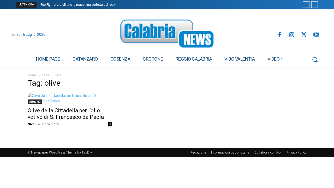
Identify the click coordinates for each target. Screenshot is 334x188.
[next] (314, 4)
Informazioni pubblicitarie (230, 152)
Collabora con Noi (268, 152)
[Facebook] (279, 35)
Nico (31, 124)
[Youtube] (316, 35)
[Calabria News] (167, 35)
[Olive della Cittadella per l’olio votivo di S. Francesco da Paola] (70, 98)
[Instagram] (291, 35)
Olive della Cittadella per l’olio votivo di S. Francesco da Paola (66, 113)
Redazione (198, 152)
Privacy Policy (296, 152)
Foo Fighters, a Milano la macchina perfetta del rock (77, 5)
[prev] (306, 4)
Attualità (35, 101)
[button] (315, 59)
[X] (304, 35)
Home (32, 75)
